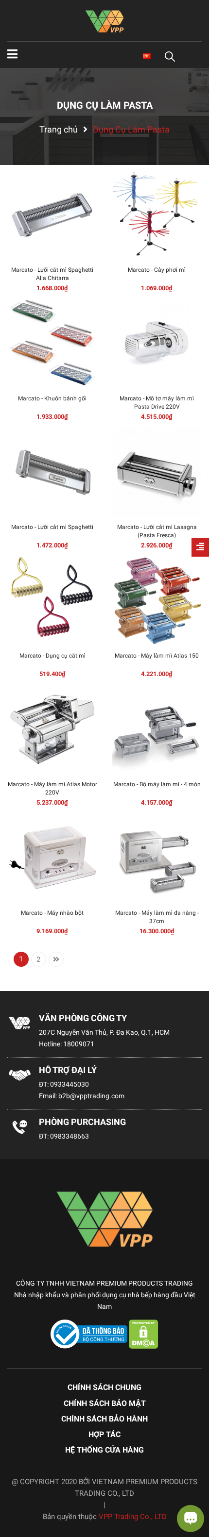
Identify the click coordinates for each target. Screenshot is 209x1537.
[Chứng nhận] (90, 1334)
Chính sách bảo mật (105, 1403)
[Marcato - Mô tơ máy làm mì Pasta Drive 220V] (157, 342)
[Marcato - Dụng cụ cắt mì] (52, 600)
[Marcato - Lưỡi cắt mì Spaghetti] (52, 471)
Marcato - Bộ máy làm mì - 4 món (157, 784)
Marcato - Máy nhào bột (52, 912)
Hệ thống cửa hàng (104, 1449)
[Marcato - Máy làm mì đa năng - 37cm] (157, 857)
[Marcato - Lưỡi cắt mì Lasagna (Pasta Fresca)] (157, 471)
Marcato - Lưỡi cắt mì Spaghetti (52, 527)
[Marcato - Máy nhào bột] (52, 857)
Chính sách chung (104, 1387)
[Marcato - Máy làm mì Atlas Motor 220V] (52, 728)
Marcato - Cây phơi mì (157, 269)
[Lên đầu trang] (17, 1491)
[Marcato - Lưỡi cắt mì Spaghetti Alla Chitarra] (52, 214)
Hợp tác (104, 1434)
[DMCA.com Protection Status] (143, 1334)
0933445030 (69, 1084)
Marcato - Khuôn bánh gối (52, 398)
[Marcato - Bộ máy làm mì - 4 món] (157, 728)
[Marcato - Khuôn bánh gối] (52, 342)
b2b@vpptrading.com (91, 1096)
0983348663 (69, 1136)
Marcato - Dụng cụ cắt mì (52, 655)
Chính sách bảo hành (104, 1418)
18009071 (78, 1044)
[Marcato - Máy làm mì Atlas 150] (157, 600)
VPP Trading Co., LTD (133, 1516)
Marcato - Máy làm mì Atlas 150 (157, 655)
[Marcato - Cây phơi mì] (157, 214)
